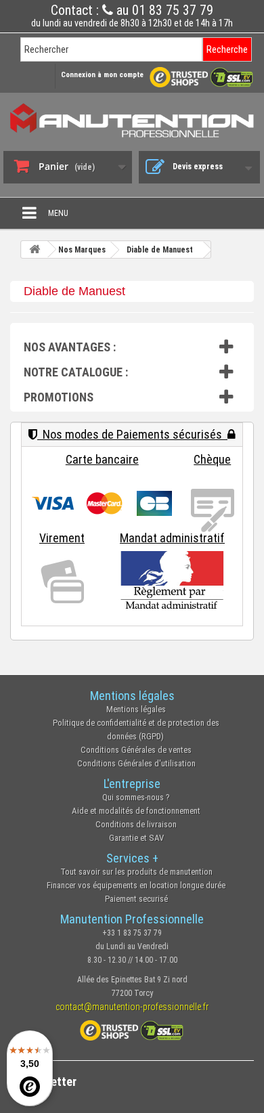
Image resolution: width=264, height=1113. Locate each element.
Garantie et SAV (136, 838)
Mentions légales (136, 709)
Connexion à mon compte (102, 74)
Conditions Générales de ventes (136, 750)
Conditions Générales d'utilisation (136, 763)
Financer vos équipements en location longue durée (136, 885)
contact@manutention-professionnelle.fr (132, 1006)
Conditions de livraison (136, 824)
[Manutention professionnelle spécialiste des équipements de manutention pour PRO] (132, 120)
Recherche (227, 49)
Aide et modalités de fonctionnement (136, 811)
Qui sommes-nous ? (136, 797)
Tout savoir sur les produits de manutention (136, 872)
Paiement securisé (136, 899)
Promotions (58, 397)
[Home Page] (34, 249)
